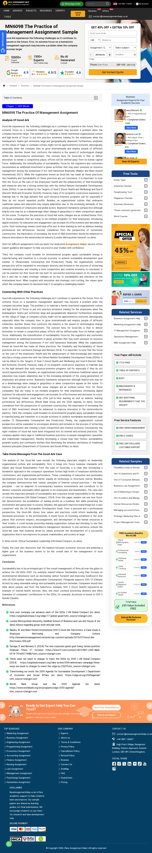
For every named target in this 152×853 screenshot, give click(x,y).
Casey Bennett (132, 110)
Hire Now (131, 127)
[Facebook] (114, 765)
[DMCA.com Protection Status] (16, 840)
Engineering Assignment (18, 742)
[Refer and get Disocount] (130, 304)
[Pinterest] (134, 765)
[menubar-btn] (95, 97)
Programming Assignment (19, 746)
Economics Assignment (18, 751)
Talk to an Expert (106, 715)
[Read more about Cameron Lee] (120, 143)
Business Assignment (17, 737)
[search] (108, 4)
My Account (143, 4)
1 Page (91, 59)
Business (25, 86)
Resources (46, 10)
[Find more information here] (124, 810)
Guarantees (66, 777)
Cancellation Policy (70, 751)
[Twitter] (124, 765)
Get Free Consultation (107, 707)
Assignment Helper (76, 244)
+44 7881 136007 (125, 4)
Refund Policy (67, 755)
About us (65, 737)
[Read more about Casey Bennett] (120, 119)
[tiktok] (139, 765)
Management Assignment (19, 773)
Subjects (31, 10)
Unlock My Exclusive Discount (131, 618)
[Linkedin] (129, 765)
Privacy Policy (67, 746)
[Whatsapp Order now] (130, 286)
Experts (60, 10)
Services (17, 10)
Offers (106, 10)
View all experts (130, 161)
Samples (13, 86)
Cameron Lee (131, 134)
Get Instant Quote (113, 72)
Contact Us (66, 764)
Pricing (64, 782)
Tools (7, 17)
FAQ (63, 773)
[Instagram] (119, 765)
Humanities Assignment (18, 782)
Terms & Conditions (71, 742)
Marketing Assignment (18, 733)
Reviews (93, 10)
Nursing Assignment (17, 764)
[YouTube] (144, 765)
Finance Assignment (17, 760)
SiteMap (65, 769)
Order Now (78, 14)
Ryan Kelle (130, 158)
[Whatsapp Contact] (9, 844)
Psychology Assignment (18, 777)
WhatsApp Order (73, 4)
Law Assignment (15, 769)
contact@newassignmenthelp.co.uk (110, 16)
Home (7, 10)
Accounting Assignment (18, 755)
